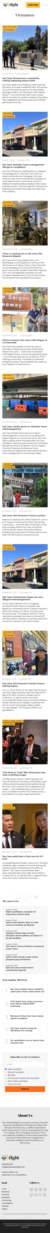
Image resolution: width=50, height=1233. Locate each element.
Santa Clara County (12, 721)
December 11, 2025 (9, 593)
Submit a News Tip (10, 1172)
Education (6, 1197)
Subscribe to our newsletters (14, 1175)
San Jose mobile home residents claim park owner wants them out (27, 990)
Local (4, 1189)
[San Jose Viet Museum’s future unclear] (25, 485)
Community (6, 1200)
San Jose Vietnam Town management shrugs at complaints (23, 165)
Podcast (5, 1206)
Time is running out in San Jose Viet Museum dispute (22, 254)
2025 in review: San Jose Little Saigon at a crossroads (24, 341)
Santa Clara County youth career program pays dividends (22, 958)
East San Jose (9, 27)
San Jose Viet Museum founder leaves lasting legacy (23, 684)
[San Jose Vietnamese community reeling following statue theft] (25, 47)
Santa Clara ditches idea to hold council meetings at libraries (22, 923)
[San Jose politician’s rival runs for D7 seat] (25, 826)
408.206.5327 (7, 1164)
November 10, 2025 (9, 852)
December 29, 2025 (9, 249)
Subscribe (33, 5)
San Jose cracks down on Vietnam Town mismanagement (24, 427)
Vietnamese (8, 30)
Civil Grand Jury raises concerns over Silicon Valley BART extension (26, 1003)
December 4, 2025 (9, 679)
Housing (5, 1195)
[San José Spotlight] (10, 4)
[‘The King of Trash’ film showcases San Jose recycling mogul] (25, 742)
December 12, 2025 (9, 511)
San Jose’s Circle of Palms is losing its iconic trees (25, 947)
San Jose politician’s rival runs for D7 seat (22, 857)
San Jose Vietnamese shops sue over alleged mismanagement (22, 598)
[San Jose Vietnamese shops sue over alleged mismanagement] (25, 566)
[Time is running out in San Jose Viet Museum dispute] (25, 223)
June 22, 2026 (7, 74)
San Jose (7, 113)
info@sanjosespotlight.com (13, 1167)
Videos (4, 1209)
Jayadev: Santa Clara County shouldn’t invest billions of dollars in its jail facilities (24, 935)
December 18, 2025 (9, 422)
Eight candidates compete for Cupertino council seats (21, 913)
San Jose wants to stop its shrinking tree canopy (23, 1029)
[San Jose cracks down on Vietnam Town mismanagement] (25, 396)
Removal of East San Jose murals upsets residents (26, 1017)
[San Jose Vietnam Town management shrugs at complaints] (25, 134)
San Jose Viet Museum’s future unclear (23, 515)
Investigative (7, 1203)
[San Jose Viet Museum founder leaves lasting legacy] (25, 653)
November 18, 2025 (9, 768)
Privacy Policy (6, 1214)
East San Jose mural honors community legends (19, 969)
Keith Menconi (23, 74)
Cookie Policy (15, 1214)
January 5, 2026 (8, 160)
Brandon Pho (24, 160)
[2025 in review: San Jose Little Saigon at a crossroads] (25, 309)
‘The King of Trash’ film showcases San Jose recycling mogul (23, 773)
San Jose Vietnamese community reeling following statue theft (20, 79)
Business (6, 1192)
